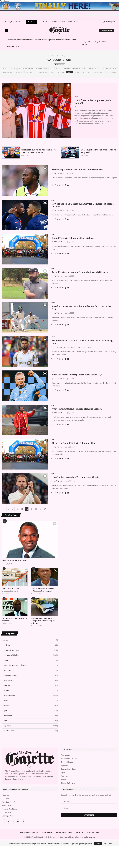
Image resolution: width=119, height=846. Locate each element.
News (53, 72)
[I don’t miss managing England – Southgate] (25, 488)
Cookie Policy (7, 812)
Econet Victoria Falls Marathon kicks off (73, 238)
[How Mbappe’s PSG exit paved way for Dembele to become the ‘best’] (25, 215)
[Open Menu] (6, 30)
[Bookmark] (68, 85)
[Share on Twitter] (57, 185)
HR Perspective (94, 69)
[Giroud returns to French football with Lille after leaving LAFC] (25, 351)
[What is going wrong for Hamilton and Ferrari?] (25, 420)
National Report (41, 40)
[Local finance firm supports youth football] (36, 110)
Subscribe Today (107, 30)
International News (63, 40)
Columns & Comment (26, 69)
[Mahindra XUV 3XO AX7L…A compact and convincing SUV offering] (44, 607)
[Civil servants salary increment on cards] (15, 577)
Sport (74, 40)
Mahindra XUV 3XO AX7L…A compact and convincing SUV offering (43, 620)
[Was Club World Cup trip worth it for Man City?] (25, 385)
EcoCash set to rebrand (14, 560)
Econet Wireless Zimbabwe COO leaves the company (42, 590)
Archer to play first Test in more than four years (77, 169)
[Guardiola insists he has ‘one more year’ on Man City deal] (11, 152)
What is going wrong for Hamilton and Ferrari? (76, 409)
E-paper (57, 69)
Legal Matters (7, 72)
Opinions (51, 40)
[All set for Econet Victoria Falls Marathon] (25, 454)
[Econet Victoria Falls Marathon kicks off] (25, 249)
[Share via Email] (68, 185)
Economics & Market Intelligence (74, 69)
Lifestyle (10, 46)
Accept (98, 844)
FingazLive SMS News (102, 42)
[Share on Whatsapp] (62, 185)
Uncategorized (111, 72)
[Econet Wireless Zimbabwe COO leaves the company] (44, 577)
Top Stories (11, 40)
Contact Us (6, 798)
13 (31, 509)
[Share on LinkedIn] (60, 185)
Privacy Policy (7, 805)
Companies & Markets (25, 40)
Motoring (29, 72)
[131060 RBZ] (59, 3)
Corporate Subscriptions (29, 832)
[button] (39, 22)
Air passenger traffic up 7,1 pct (56, 24)
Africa (3, 69)
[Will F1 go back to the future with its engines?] (70, 152)
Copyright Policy (8, 816)
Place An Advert (93, 832)
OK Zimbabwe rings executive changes (14, 619)
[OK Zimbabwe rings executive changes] (15, 607)
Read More (108, 843)
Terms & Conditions (9, 809)
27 (45, 509)
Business (12, 69)
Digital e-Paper (47, 832)
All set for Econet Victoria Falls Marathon (73, 443)
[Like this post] (52, 185)
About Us (5, 795)
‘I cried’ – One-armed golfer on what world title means (81, 272)
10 (17, 509)
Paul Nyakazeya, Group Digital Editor (67, 347)
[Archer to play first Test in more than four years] (25, 180)
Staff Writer (58, 173)
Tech (17, 46)
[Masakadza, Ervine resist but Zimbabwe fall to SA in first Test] (25, 317)
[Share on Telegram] (65, 185)
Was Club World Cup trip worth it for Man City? (76, 374)
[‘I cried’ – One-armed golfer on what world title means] (25, 283)
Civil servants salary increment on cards (10, 590)
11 (22, 509)
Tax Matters (79, 72)
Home (54, 56)
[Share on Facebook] (55, 185)
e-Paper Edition (87, 42)
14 (36, 509)
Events (84, 44)
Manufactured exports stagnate (57, 20)
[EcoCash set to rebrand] (30, 539)
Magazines (80, 832)
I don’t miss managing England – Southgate (75, 477)
